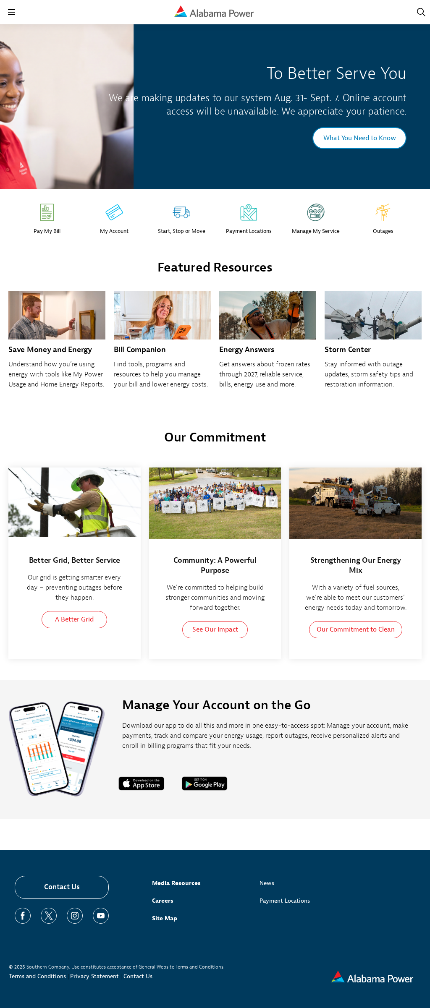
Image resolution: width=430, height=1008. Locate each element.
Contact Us (62, 887)
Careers (162, 900)
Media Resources (176, 883)
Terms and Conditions (37, 976)
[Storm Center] (373, 344)
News (267, 883)
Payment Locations (285, 900)
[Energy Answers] (267, 344)
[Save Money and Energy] (56, 344)
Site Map (164, 918)
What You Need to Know (359, 138)
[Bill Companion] (162, 344)
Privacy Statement (94, 976)
